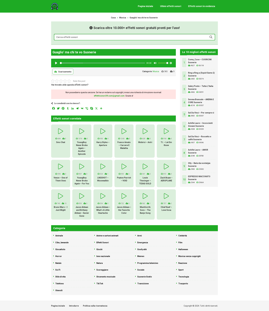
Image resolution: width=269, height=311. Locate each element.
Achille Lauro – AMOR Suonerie (198, 151)
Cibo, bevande (62, 242)
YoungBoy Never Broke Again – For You (82, 181)
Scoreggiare (102, 270)
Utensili (58, 290)
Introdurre (74, 306)
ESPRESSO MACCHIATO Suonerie (199, 177)
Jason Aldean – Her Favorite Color (124, 210)
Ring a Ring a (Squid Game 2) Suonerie (201, 74)
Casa (113, 18)
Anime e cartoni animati (107, 236)
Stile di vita (60, 277)
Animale (59, 236)
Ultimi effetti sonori (170, 6)
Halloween (183, 249)
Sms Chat (60, 142)
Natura (99, 263)
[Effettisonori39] (54, 6)
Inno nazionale (103, 256)
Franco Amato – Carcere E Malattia (124, 145)
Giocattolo (60, 249)
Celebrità (182, 236)
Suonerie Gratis (144, 277)
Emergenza (142, 242)
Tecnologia (183, 277)
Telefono (59, 283)
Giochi (99, 249)
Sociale (140, 270)
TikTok (99, 283)
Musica (122, 18)
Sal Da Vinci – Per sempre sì (201, 113)
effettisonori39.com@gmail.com (109, 96)
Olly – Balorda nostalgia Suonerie (199, 164)
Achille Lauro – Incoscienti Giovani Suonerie (200, 124)
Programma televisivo (147, 263)
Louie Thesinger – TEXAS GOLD (145, 181)
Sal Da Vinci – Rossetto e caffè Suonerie (199, 138)
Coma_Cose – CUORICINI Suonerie (200, 61)
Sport (181, 270)
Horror (58, 256)
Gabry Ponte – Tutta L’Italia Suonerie (200, 87)
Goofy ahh (142, 249)
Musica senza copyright (189, 256)
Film (180, 242)
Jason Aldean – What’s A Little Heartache (103, 210)
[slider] (102, 63)
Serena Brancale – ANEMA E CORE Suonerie (201, 100)
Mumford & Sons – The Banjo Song (145, 210)
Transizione (143, 283)
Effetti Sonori (102, 242)
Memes (140, 256)
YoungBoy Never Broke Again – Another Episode (82, 148)
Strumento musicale (105, 277)
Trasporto (183, 283)
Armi (139, 236)
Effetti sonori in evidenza (201, 6)
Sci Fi (57, 270)
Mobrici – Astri (145, 142)
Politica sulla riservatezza (95, 306)
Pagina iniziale (145, 6)
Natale (58, 263)
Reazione (182, 263)
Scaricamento (64, 72)
